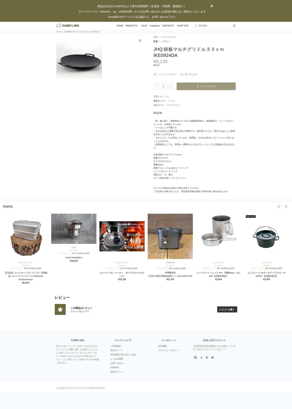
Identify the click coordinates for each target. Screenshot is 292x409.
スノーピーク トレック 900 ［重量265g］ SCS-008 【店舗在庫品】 (218, 274)
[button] (25, 269)
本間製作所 (170, 262)
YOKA (73, 247)
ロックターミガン (25, 262)
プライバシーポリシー (168, 350)
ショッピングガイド (167, 74)
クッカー (171, 101)
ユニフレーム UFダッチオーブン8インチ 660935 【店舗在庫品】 (267, 274)
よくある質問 (116, 359)
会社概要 (162, 346)
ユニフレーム (266, 262)
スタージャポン (122, 262)
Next (286, 206)
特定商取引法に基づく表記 (123, 355)
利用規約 (114, 367)
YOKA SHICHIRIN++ (73, 258)
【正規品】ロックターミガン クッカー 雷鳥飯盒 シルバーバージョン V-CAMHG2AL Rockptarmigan (25, 276)
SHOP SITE (183, 25)
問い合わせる (191, 74)
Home (58, 31)
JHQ (167, 97)
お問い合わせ (116, 363)
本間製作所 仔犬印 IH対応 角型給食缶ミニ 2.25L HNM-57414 (170, 274)
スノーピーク (218, 262)
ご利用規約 (115, 346)
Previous (279, 206)
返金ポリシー (116, 350)
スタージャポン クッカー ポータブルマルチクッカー (122, 274)
